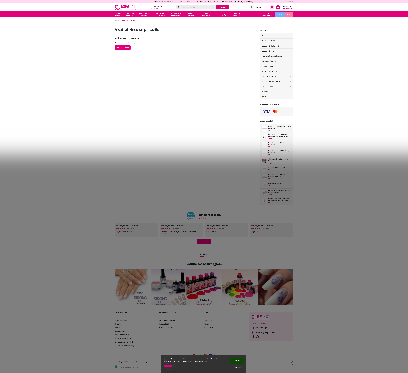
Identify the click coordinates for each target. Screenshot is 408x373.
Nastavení (168, 366)
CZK (290, 2)
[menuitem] (119, 14)
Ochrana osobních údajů (123, 338)
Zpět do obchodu (122, 47)
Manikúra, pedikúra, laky (270, 71)
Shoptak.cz (135, 367)
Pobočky (118, 327)
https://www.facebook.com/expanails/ (253, 336)
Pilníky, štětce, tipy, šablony (272, 56)
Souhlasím (237, 360)
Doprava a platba (121, 331)
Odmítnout (237, 367)
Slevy (264, 96)
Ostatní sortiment (268, 86)
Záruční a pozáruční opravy (124, 345)
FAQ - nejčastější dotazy (167, 320)
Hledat (222, 7)
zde (205, 362)
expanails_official (257, 336)
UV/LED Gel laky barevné (270, 46)
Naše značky (208, 327)
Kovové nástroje (268, 66)
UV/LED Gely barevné (269, 51)
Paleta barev (266, 36)
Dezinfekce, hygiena (269, 76)
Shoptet (125, 367)
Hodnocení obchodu (209, 215)
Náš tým (207, 324)
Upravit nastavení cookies (127, 364)
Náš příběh (208, 320)
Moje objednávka (121, 320)
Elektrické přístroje (269, 61)
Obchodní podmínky (122, 335)
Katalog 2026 (164, 324)
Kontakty (118, 324)
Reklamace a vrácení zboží (124, 342)
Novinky (265, 91)
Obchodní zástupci (166, 327)
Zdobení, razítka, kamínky (271, 81)
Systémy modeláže (269, 41)
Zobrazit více (204, 241)
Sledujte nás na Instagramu (204, 264)
